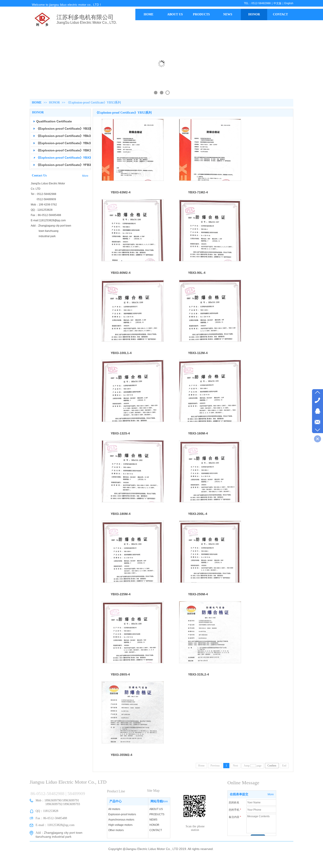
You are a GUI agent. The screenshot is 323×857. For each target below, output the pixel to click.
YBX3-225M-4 (121, 594)
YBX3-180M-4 (121, 514)
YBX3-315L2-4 (198, 674)
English (288, 3)
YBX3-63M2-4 (121, 192)
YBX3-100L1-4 (121, 353)
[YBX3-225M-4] (133, 552)
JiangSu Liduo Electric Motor (48, 183)
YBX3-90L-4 (196, 272)
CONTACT (155, 830)
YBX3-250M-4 (198, 594)
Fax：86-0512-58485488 (46, 215)
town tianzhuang (44, 230)
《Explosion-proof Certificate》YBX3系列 (93, 102)
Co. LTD (35, 188)
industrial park (43, 236)
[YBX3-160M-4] (210, 391)
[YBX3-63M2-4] (133, 150)
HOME (37, 102)
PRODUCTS (156, 814)
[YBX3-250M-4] (210, 552)
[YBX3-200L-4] (210, 471)
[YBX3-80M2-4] (133, 230)
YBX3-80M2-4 (121, 272)
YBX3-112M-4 (198, 353)
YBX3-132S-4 (120, 433)
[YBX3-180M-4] (133, 471)
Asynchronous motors (121, 819)
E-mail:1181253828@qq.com (48, 220)
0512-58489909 (43, 199)
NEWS (153, 819)
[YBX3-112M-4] (210, 311)
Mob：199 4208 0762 (44, 204)
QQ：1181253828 (42, 209)
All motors (114, 809)
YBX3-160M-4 (198, 433)
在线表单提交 (239, 794)
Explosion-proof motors (122, 814)
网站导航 (157, 801)
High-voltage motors (120, 824)
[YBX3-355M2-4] (133, 712)
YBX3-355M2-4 (121, 755)
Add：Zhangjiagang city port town (51, 225)
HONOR (54, 102)
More (165, 801)
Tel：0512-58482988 (43, 194)
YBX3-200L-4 (197, 514)
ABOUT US (156, 809)
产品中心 (115, 801)
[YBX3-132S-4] (133, 391)
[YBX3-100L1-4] (133, 311)
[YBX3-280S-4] (133, 632)
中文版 (277, 3)
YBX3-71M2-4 (198, 192)
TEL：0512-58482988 (257, 3)
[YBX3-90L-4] (210, 230)
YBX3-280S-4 (120, 674)
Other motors (116, 830)
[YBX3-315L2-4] (210, 632)
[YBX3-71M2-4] (210, 150)
